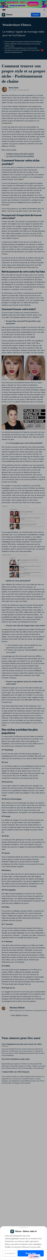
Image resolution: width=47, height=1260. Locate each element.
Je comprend (10, 1253)
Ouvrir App (30, 1253)
